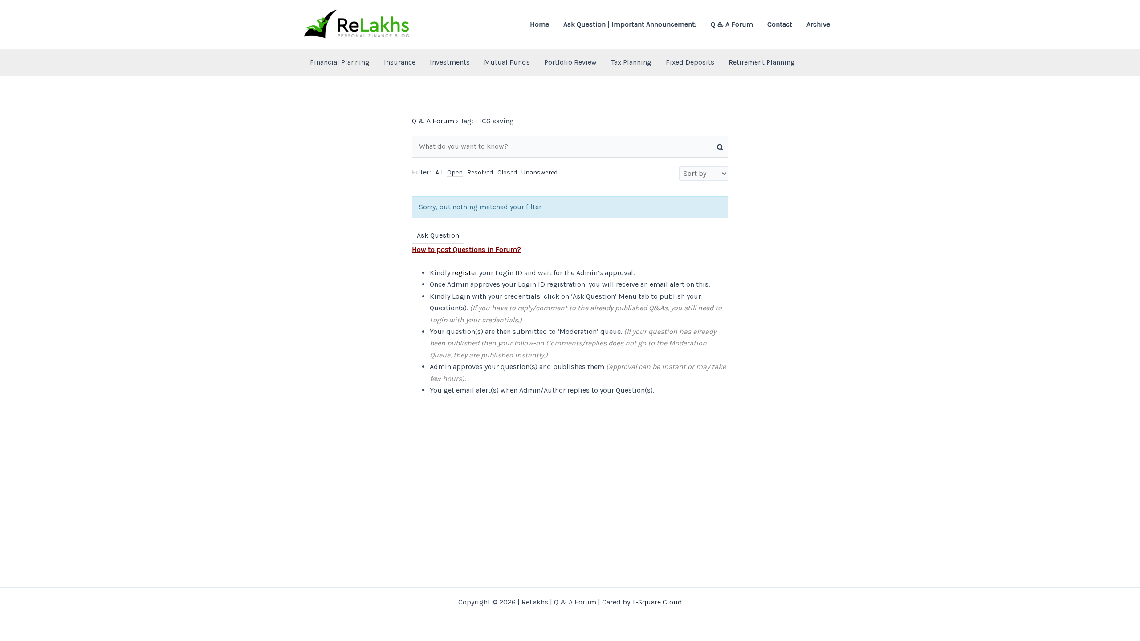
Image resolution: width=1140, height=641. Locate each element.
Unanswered (539, 172)
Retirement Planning (762, 62)
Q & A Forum (732, 24)
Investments (450, 62)
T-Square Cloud (657, 602)
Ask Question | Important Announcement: (629, 24)
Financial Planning (340, 62)
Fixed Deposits (690, 62)
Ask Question (438, 235)
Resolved (480, 172)
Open (455, 172)
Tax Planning (631, 62)
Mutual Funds (507, 62)
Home (539, 24)
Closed (507, 172)
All (439, 172)
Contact (779, 24)
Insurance (399, 62)
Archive (818, 24)
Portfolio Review (570, 62)
